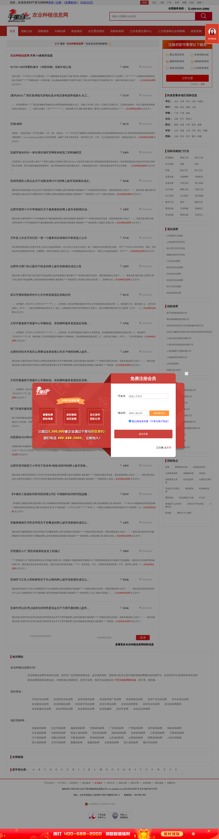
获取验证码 (159, 413)
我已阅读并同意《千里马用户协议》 (151, 421)
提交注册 (143, 434)
